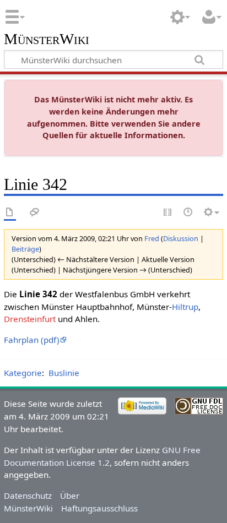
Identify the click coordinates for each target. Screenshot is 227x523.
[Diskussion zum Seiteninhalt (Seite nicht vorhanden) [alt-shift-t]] (35, 212)
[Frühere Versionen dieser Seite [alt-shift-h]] (188, 212)
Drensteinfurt (30, 318)
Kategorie (23, 372)
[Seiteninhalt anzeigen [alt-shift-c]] (10, 212)
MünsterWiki (46, 39)
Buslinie (63, 372)
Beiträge (25, 249)
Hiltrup (185, 306)
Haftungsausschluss (99, 508)
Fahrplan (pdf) (32, 339)
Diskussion (180, 238)
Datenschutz (28, 495)
